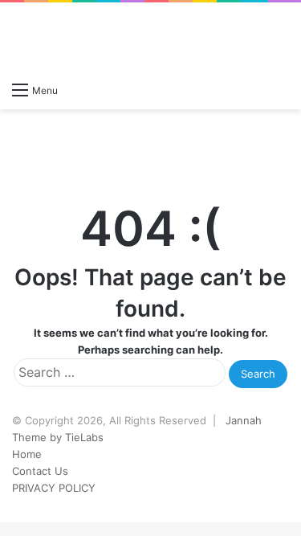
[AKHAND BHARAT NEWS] (76, 38)
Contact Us (40, 470)
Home (27, 454)
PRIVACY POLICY (54, 487)
